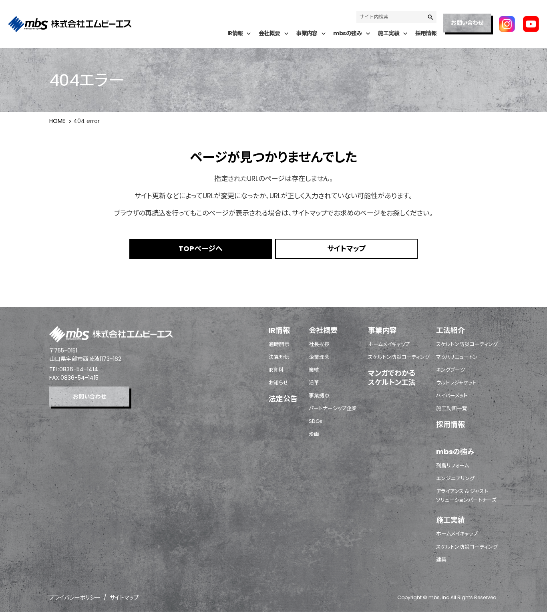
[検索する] (430, 17)
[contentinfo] (273, 459)
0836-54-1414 (78, 369)
